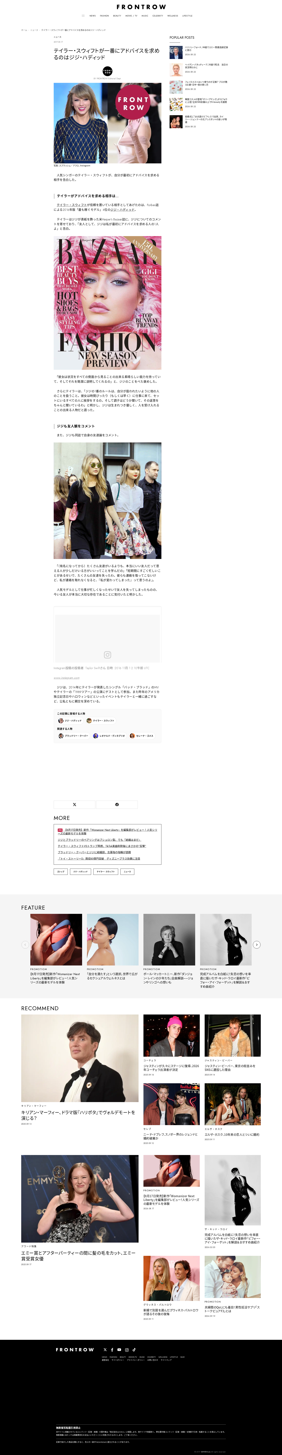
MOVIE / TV (131, 15)
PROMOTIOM (38, 969)
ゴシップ (60, 871)
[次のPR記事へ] (256, 944)
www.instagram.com (66, 678)
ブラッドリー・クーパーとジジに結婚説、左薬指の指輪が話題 (94, 852)
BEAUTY (117, 15)
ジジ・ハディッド (122, 210)
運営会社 (105, 1360)
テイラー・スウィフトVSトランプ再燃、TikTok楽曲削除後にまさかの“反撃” (102, 846)
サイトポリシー (118, 1360)
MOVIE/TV (133, 1357)
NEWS (93, 15)
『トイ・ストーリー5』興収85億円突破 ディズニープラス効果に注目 (99, 859)
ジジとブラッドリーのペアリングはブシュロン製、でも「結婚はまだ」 (99, 840)
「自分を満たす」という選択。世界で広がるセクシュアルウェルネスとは (112, 976)
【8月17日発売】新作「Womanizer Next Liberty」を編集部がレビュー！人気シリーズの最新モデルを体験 (107, 831)
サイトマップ (166, 1360)
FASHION (104, 15)
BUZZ (182, 1357)
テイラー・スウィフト (72, 205)
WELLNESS (172, 15)
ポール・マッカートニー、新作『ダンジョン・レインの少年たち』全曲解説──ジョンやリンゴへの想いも (168, 978)
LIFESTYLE (187, 15)
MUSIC (145, 15)
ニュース (34, 30)
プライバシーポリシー (136, 1360)
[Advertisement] (107, 771)
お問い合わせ (152, 1360)
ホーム (24, 30)
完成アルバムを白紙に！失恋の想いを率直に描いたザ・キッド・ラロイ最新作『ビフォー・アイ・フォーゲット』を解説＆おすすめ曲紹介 (225, 980)
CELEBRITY (158, 15)
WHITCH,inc (206, 1451)
